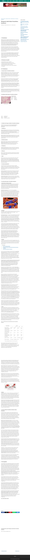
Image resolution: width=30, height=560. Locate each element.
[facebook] (3, 512)
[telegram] (18, 512)
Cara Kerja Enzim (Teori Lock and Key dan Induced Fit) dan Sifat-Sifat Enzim (25, 22)
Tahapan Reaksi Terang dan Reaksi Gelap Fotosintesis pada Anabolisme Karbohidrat (25, 30)
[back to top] (28, 558)
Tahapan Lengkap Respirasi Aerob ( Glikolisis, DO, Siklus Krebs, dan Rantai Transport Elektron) (25, 37)
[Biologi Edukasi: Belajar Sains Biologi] (3, 1)
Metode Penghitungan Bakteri (6, 246)
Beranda (15, 556)
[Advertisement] (15, 12)
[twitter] (6, 512)
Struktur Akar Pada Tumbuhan (24, 26)
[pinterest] (10, 512)
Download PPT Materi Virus (24, 41)
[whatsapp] (14, 512)
